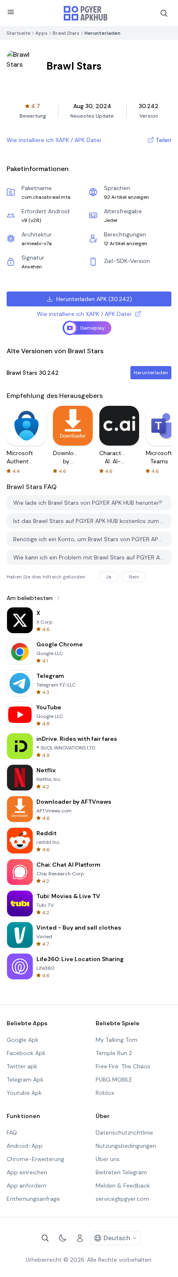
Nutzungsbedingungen (126, 1145)
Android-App (25, 1145)
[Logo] (86, 13)
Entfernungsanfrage (33, 1198)
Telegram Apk (25, 1079)
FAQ (12, 1132)
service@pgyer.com (122, 1198)
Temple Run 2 (114, 1053)
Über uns (108, 1159)
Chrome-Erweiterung (35, 1159)
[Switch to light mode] (62, 1238)
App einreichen (27, 1172)
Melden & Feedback (123, 1185)
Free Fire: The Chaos (123, 1066)
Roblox (105, 1092)
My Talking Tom (116, 1039)
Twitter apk (22, 1066)
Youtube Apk (24, 1092)
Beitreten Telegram (121, 1172)
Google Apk (22, 1039)
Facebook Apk (26, 1053)
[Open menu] (11, 12)
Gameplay (92, 328)
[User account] (79, 1238)
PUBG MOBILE (114, 1079)
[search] (163, 13)
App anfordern (26, 1185)
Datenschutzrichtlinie (124, 1132)
